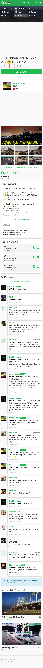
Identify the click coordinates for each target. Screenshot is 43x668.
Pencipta (23, 374)
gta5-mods (13, 307)
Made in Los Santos (8, 661)
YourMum (12, 340)
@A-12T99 (13, 542)
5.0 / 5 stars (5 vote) (6, 178)
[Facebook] (14, 85)
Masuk (25, 580)
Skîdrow (12, 539)
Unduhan (8, 174)
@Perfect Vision (15, 289)
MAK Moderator (15, 286)
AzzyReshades (14, 511)
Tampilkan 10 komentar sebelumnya (21, 281)
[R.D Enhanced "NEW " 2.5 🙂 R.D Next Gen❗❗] (21, 135)
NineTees (12, 490)
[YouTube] (16, 85)
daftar (34, 580)
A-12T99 (12, 526)
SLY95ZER (13, 432)
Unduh (23, 71)
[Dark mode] (36, 3)
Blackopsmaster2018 (17, 565)
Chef (11, 297)
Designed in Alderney (8, 659)
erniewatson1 (14, 552)
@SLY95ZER (13, 452)
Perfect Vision (19, 83)
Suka (18, 174)
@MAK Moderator (15, 377)
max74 (11, 322)
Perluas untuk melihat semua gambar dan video (21, 167)
